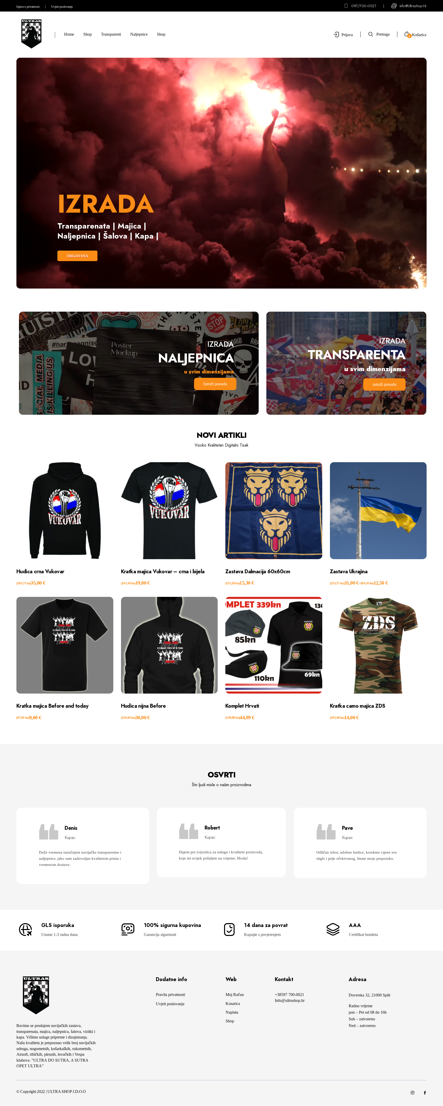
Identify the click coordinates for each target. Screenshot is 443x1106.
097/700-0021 (363, 6)
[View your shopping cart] (405, 34)
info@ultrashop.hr (413, 6)
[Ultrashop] (31, 34)
